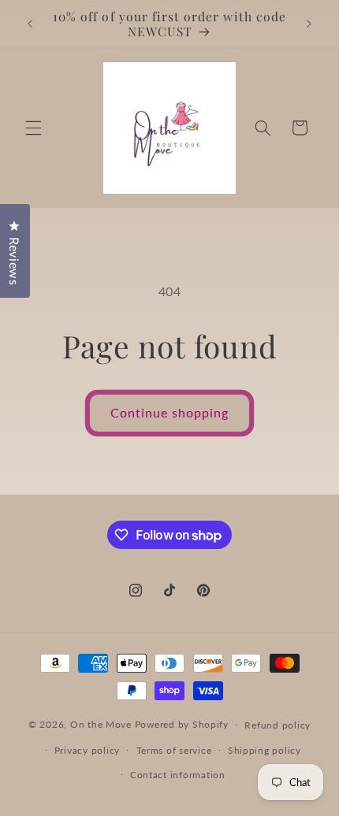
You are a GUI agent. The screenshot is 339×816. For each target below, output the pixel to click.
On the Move (101, 724)
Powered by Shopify (182, 724)
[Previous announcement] (30, 23)
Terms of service (174, 750)
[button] (33, 127)
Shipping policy (264, 750)
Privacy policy (87, 750)
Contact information (177, 775)
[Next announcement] (309, 23)
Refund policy (277, 725)
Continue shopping (169, 412)
